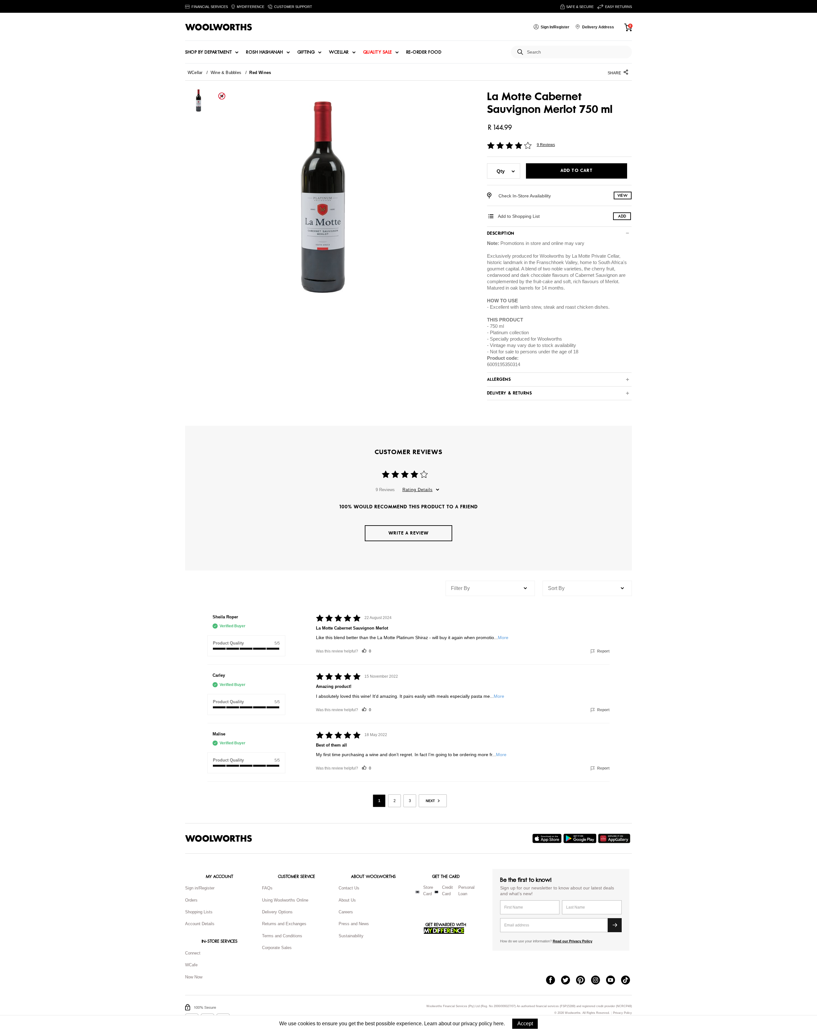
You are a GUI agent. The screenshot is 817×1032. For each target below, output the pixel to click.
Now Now (193, 977)
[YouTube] (613, 981)
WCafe (191, 964)
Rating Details (417, 489)
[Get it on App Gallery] (615, 838)
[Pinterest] (583, 981)
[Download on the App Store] (547, 838)
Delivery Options (277, 912)
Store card (428, 890)
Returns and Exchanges (284, 923)
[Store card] (417, 892)
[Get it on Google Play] (580, 838)
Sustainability (351, 935)
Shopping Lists (199, 912)
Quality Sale (377, 52)
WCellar (339, 52)
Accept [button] (525, 1023)
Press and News (354, 923)
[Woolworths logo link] (218, 27)
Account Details (199, 923)
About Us (347, 900)
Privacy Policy (622, 1013)
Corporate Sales (277, 947)
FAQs (267, 888)
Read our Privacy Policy (572, 941)
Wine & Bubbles (226, 72)
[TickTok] (628, 981)
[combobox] (577, 52)
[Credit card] (436, 892)
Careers (346, 912)
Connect (192, 953)
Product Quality (228, 643)
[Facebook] (553, 981)
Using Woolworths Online (285, 900)
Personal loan (466, 890)
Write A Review (408, 533)
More (503, 637)
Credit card (447, 890)
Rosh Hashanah (264, 52)
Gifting (306, 52)
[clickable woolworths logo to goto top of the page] (218, 838)
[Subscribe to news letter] (615, 925)
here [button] (498, 1023)
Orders (191, 900)
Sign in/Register (199, 888)
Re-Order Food (424, 52)
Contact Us (349, 888)
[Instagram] (598, 981)
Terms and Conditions (282, 935)
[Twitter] (568, 981)
